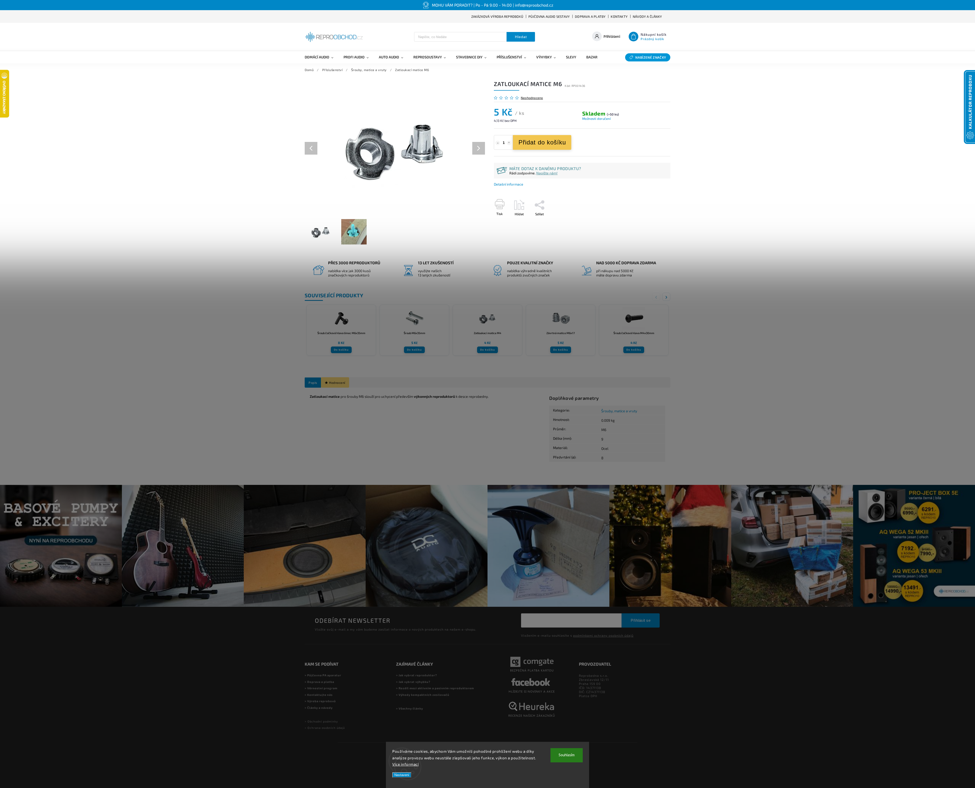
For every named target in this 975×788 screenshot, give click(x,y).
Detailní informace (508, 184)
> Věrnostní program (321, 688)
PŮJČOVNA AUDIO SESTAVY (549, 16)
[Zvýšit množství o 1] (509, 143)
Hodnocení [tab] (337, 383)
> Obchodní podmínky (321, 721)
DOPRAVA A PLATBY (590, 16)
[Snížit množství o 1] (497, 143)
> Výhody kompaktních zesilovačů (422, 694)
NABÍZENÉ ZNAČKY (650, 57)
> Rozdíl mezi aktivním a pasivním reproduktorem (435, 688)
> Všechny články (409, 708)
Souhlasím (567, 755)
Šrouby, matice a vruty (619, 411)
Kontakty (619, 16)
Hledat (521, 37)
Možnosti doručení (596, 119)
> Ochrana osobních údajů (325, 727)
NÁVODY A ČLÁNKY (647, 16)
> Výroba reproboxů (320, 701)
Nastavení (401, 775)
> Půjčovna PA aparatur (323, 675)
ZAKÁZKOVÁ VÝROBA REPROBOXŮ (497, 16)
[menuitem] (321, 57)
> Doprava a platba (319, 681)
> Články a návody (319, 707)
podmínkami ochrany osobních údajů (603, 635)
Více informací (405, 764)
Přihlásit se (641, 620)
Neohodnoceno (532, 98)
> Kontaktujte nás (319, 694)
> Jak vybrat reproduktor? (416, 675)
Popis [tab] (312, 383)
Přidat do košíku (542, 142)
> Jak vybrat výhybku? (413, 681)
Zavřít (654, 223)
